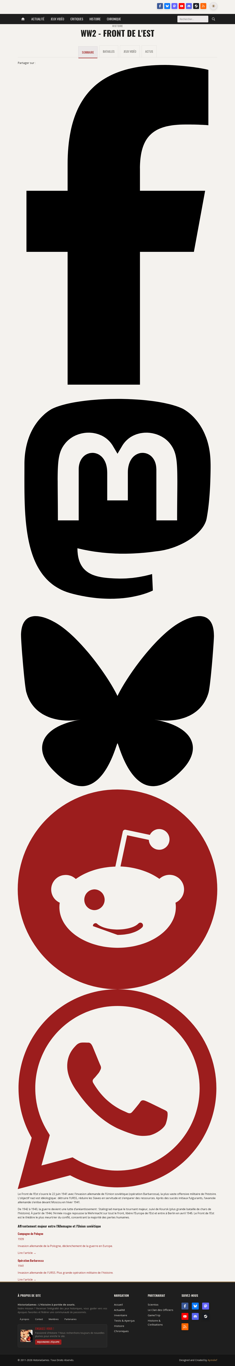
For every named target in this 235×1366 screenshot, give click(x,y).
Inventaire (120, 1315)
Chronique (114, 18)
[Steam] (196, 6)
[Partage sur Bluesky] (117, 701)
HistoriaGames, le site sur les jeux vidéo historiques (45, 6)
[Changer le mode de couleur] (213, 6)
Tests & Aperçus (124, 1320)
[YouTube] (182, 6)
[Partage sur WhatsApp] (117, 1089)
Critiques (76, 18)
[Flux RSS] (203, 6)
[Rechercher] (213, 19)
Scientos (153, 1304)
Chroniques (121, 1331)
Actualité (37, 18)
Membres (54, 1319)
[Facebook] (160, 6)
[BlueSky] (195, 1306)
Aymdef (212, 1360)
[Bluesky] (167, 6)
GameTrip (154, 1315)
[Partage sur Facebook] (117, 225)
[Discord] (189, 6)
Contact (39, 1319)
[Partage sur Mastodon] (117, 499)
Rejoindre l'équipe (48, 1341)
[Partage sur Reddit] (117, 889)
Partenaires (71, 1319)
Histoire (95, 18)
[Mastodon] (174, 6)
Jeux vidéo (57, 18)
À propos (24, 1319)
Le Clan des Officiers (160, 1310)
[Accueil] (23, 19)
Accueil (118, 1304)
